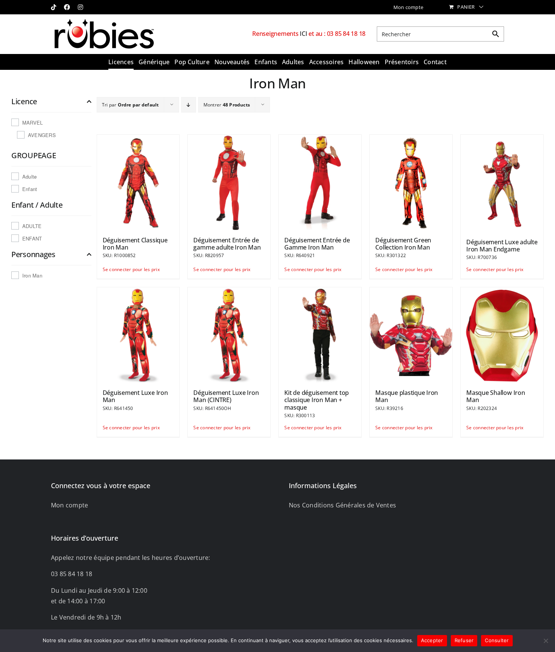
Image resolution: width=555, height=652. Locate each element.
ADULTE (32, 226)
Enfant (29, 189)
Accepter (432, 640)
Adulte (29, 176)
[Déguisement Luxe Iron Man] (138, 334)
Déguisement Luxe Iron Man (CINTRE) (226, 396)
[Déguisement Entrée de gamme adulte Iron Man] (229, 182)
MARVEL (32, 122)
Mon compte (69, 505)
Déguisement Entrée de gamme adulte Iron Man (227, 243)
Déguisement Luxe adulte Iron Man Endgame (501, 245)
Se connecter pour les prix (120, 269)
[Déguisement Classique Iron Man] (138, 182)
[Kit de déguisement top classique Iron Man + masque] (320, 334)
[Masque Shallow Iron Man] (502, 334)
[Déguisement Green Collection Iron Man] (411, 182)
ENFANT (32, 238)
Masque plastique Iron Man (406, 396)
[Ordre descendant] (188, 105)
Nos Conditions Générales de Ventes (342, 505)
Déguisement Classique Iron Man (135, 243)
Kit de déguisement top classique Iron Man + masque (316, 399)
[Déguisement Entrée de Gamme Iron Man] (320, 182)
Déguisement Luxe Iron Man (135, 396)
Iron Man (32, 275)
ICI (304, 33)
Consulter (497, 640)
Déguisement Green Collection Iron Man (403, 243)
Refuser (464, 640)
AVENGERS (42, 135)
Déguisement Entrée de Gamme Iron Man (317, 243)
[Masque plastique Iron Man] (411, 334)
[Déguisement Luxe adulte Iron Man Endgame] (502, 183)
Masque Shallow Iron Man (495, 396)
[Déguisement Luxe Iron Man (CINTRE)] (229, 334)
